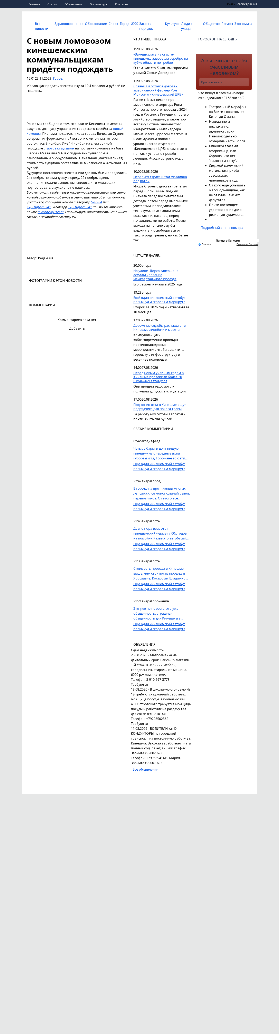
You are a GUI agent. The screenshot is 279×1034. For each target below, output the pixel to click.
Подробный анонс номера (222, 227)
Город (57, 78)
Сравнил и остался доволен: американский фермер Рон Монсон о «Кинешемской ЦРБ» (158, 90)
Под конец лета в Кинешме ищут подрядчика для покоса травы (159, 407)
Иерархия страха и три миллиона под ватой (160, 179)
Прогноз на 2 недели (247, 244)
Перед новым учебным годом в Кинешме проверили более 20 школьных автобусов (158, 377)
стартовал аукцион (59, 148)
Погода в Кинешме (228, 240)
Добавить (77, 328)
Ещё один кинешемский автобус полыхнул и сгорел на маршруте (159, 300)
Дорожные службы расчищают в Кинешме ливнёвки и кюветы (159, 327)
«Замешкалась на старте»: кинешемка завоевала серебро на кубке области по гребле (160, 58)
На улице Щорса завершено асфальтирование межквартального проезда (156, 275)
